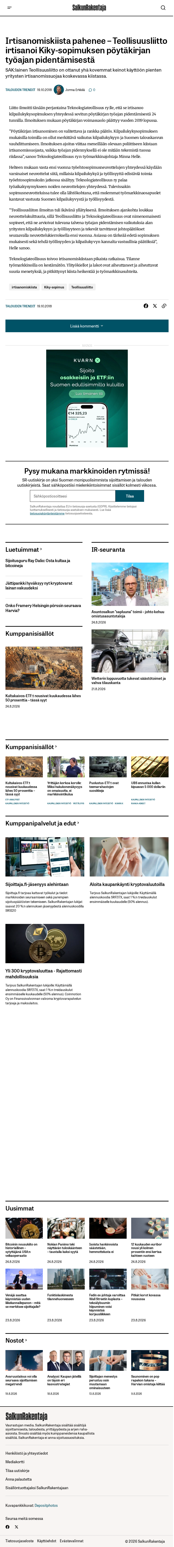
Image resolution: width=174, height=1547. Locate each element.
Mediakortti (14, 1461)
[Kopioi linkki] (164, 306)
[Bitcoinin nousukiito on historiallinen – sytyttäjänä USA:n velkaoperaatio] (24, 1228)
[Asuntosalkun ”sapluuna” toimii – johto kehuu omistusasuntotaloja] (130, 584)
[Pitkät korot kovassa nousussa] (150, 1279)
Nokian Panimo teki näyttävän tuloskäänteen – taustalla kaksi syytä (64, 1248)
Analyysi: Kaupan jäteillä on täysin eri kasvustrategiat (64, 1380)
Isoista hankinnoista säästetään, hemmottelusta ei (103, 1248)
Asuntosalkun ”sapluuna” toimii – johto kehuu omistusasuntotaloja (128, 614)
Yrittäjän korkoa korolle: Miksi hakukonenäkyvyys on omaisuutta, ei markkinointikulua (64, 788)
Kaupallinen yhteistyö (17, 803)
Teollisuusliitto (82, 287)
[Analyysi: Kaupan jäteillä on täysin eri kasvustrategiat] (66, 1360)
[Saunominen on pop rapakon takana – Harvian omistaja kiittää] (150, 1360)
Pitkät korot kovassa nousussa (146, 1297)
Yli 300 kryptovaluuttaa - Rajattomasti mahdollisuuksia (43, 973)
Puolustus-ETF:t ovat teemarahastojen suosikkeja (104, 786)
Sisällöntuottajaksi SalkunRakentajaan (36, 1487)
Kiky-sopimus (54, 287)
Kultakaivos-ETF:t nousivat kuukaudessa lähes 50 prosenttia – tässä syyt (43, 698)
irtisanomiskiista (24, 287)
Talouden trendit (20, 89)
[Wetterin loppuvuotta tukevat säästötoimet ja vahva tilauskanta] (130, 651)
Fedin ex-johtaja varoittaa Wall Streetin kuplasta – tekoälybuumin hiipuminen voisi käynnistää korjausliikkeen (107, 1304)
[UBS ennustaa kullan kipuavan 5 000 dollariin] (150, 766)
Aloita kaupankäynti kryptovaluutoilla (127, 884)
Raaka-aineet (138, 803)
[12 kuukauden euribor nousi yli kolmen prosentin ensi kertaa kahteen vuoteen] (150, 1228)
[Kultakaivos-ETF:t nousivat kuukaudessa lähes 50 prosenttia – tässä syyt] (43, 668)
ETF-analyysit (12, 800)
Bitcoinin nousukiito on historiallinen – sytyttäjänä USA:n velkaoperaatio (21, 1249)
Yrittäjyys (78, 803)
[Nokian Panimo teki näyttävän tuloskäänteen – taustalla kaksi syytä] (66, 1228)
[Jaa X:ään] (155, 306)
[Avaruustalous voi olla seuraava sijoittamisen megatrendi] (24, 1360)
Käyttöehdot (46, 1540)
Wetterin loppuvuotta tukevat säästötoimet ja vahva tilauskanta (129, 680)
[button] (9, 8)
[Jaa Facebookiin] (145, 306)
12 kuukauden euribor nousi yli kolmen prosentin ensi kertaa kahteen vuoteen (146, 1249)
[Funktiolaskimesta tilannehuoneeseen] (66, 1279)
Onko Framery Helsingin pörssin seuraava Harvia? (43, 608)
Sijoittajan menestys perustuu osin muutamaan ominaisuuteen (103, 1382)
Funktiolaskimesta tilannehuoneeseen (60, 1297)
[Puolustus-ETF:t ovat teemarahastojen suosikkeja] (108, 766)
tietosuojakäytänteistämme (47, 513)
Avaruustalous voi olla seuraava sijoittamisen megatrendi (21, 1380)
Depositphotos (46, 1505)
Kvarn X (119, 803)
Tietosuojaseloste (19, 1540)
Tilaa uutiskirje (17, 1470)
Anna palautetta (18, 1479)
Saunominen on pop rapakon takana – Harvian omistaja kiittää (148, 1380)
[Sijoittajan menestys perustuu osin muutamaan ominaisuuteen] (108, 1360)
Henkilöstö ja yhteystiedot (26, 1453)
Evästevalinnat (71, 1540)
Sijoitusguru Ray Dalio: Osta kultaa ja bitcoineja (37, 563)
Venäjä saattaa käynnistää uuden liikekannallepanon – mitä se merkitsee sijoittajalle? (23, 1300)
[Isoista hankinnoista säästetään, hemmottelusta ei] (108, 1228)
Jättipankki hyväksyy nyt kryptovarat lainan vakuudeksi (38, 585)
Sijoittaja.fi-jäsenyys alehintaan (36, 884)
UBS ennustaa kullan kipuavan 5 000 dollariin (148, 785)
